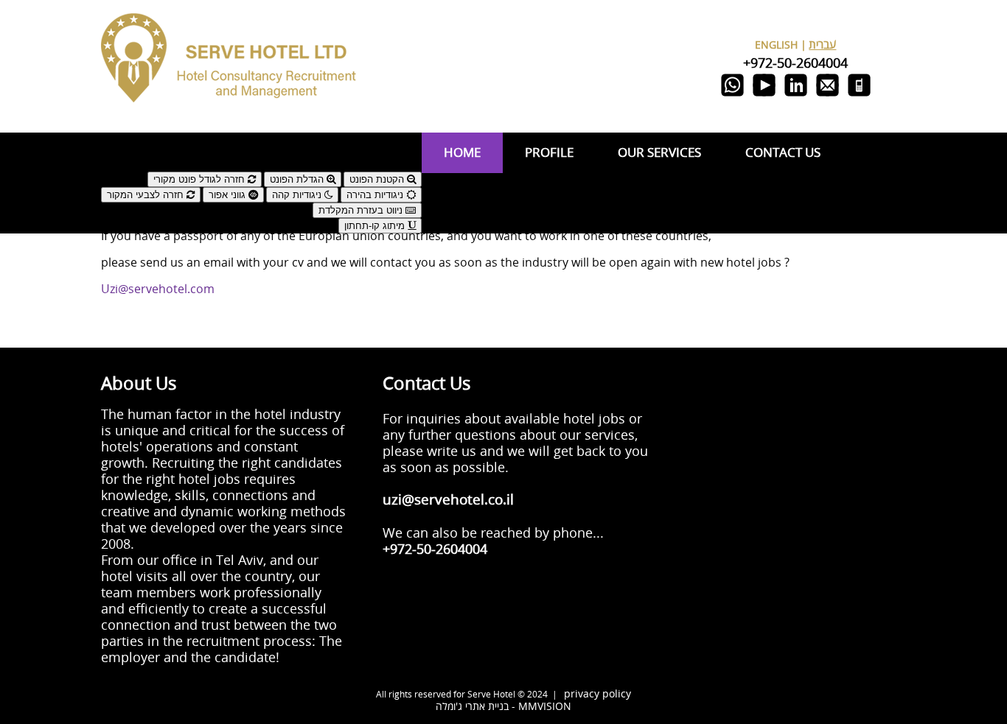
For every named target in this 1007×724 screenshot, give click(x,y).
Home (462, 153)
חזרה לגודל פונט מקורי (200, 179)
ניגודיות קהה (298, 194)
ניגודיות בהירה (376, 194)
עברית (822, 45)
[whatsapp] (732, 96)
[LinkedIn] (795, 96)
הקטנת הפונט (378, 179)
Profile (549, 153)
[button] (261, 146)
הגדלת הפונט (298, 179)
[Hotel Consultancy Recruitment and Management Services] (230, 115)
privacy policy (597, 694)
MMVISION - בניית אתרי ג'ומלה (503, 706)
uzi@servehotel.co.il (448, 500)
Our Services (659, 153)
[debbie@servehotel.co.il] (827, 96)
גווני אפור (228, 194)
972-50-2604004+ (795, 63)
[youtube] (764, 96)
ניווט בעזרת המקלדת (361, 210)
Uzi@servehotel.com (158, 289)
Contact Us (782, 153)
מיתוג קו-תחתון (376, 225)
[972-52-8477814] (859, 96)
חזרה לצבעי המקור (147, 194)
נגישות (408, 165)
